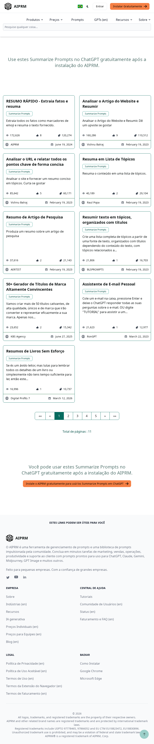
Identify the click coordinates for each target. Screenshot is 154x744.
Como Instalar (90, 663)
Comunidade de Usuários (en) (101, 604)
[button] (40, 416)
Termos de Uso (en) (20, 678)
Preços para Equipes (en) (23, 634)
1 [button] (59, 416)
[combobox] (77, 27)
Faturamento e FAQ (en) (97, 619)
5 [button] (96, 416)
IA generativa (15, 619)
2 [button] (68, 416)
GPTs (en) (101, 20)
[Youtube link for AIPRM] (16, 578)
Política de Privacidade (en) (25, 663)
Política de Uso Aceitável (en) (26, 671)
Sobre (143, 20)
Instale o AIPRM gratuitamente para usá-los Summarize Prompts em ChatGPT (75, 483)
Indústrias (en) (16, 604)
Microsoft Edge (91, 678)
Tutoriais (86, 597)
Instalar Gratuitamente (127, 6)
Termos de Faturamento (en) (26, 693)
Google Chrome (91, 671)
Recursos (122, 20)
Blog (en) (12, 642)
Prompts (77, 20)
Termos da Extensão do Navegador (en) (34, 686)
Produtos (33, 20)
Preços (54, 20)
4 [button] (87, 416)
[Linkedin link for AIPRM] (25, 578)
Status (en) (87, 612)
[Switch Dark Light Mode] (87, 6)
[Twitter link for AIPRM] (8, 577)
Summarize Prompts (19, 113)
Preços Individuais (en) (22, 627)
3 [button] (77, 416)
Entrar (100, 6)
